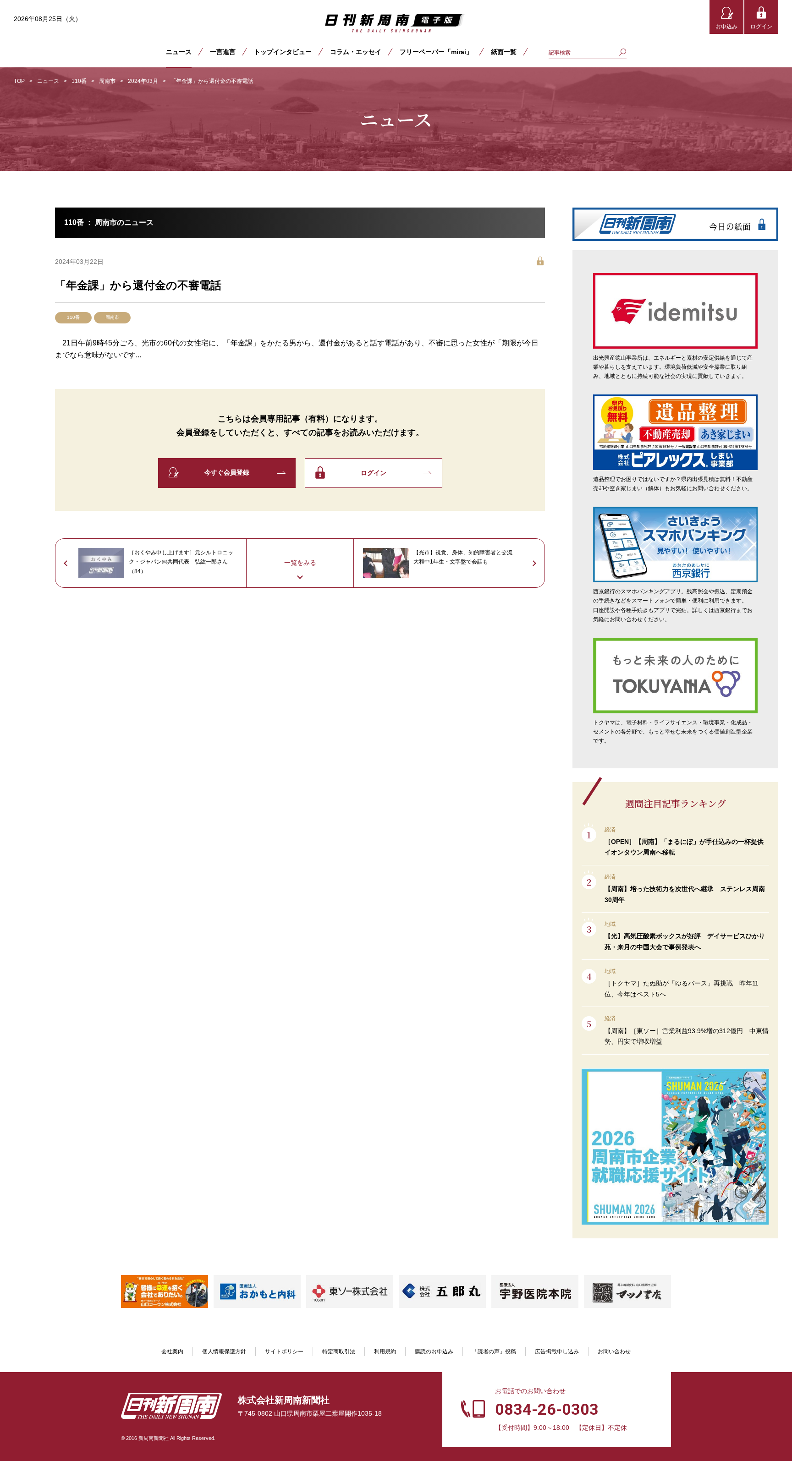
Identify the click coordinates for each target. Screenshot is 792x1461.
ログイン (761, 26)
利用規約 (385, 1351)
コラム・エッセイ (355, 51)
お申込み (726, 26)
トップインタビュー (283, 51)
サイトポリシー (284, 1351)
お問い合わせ (614, 1351)
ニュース (179, 51)
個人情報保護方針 (224, 1351)
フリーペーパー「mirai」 (436, 51)
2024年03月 (143, 81)
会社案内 (172, 1351)
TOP (19, 81)
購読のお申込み (434, 1351)
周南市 (107, 81)
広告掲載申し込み (557, 1351)
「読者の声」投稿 (494, 1351)
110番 (79, 81)
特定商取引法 (338, 1351)
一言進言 (223, 51)
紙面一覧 (504, 51)
